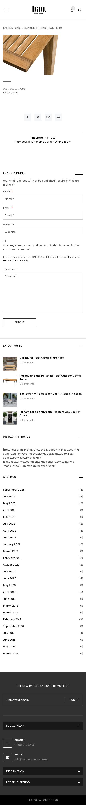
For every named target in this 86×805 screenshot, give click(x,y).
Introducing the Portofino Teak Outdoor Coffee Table (50, 377)
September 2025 (14, 489)
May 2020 (9, 585)
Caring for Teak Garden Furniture (42, 357)
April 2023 (9, 530)
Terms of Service (12, 260)
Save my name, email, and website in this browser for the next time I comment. (41, 247)
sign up (74, 700)
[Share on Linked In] (58, 117)
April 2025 (9, 510)
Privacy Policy (67, 257)
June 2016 (9, 639)
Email (8, 208)
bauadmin (12, 92)
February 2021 (12, 558)
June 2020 (9, 578)
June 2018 (9, 599)
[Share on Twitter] (37, 117)
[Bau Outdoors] (43, 10)
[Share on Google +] (48, 117)
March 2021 (10, 551)
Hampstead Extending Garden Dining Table (43, 141)
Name (8, 191)
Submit (19, 322)
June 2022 (9, 537)
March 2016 (10, 653)
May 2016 (9, 646)
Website (8, 224)
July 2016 (8, 633)
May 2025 (9, 503)
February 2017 (12, 619)
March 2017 (10, 612)
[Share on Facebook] (27, 117)
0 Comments (27, 362)
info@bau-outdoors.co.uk (31, 759)
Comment (10, 269)
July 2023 (9, 523)
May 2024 (9, 517)
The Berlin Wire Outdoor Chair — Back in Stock (51, 393)
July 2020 (9, 571)
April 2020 (9, 592)
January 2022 (12, 544)
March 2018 (10, 605)
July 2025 (9, 496)
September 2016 (13, 626)
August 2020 (11, 564)
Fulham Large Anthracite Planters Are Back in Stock (50, 413)
